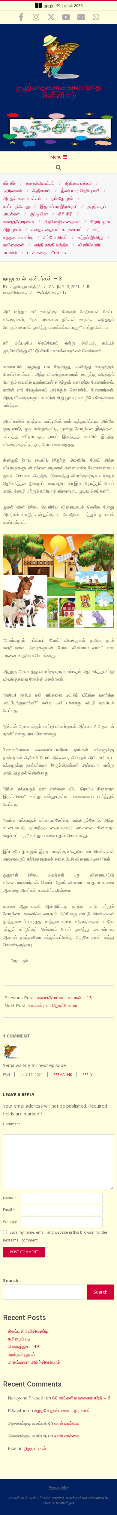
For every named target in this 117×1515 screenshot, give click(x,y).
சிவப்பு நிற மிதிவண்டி (28, 1331)
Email (9, 1209)
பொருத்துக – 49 (23, 1346)
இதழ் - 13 (59, 292)
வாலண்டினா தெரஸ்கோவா (52, 1005)
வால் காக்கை (66, 1423)
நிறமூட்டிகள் (35, 1448)
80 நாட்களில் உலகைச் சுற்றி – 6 (81, 1398)
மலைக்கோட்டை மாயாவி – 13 (64, 997)
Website (10, 1221)
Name (9, 1197)
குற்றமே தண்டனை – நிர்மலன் (62, 1410)
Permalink (62, 1074)
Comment (11, 1126)
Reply (87, 1074)
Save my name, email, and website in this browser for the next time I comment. (55, 1236)
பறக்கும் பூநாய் (21, 1354)
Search (10, 1280)
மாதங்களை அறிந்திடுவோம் (34, 1362)
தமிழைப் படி (19, 1339)
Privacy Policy (59, 1487)
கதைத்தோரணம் (15, 292)
